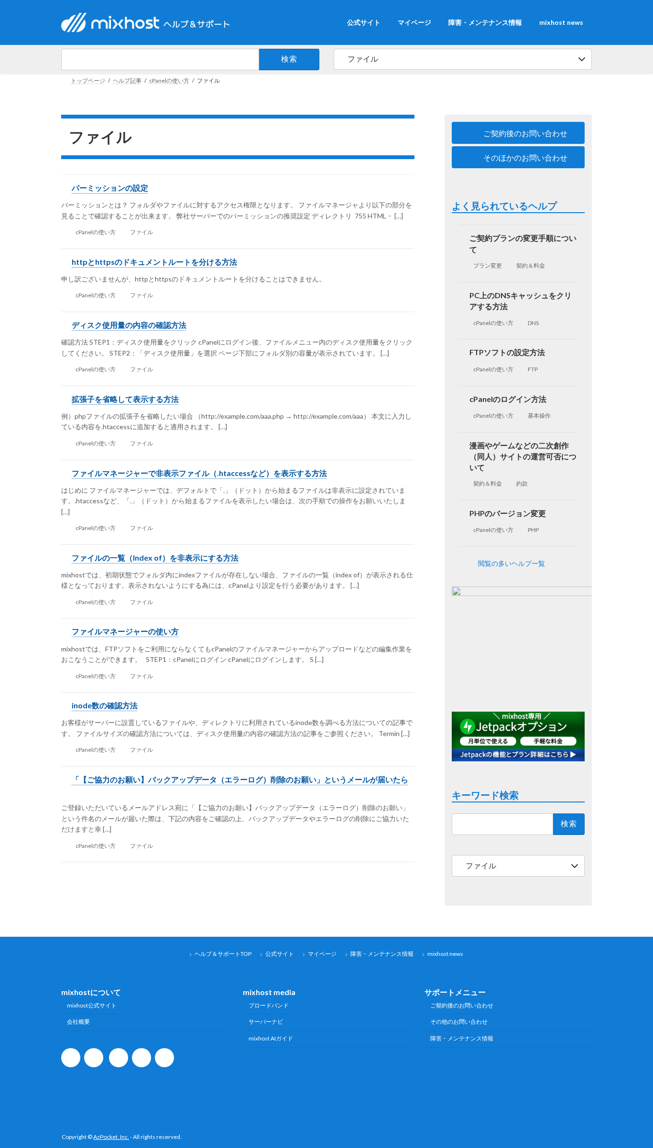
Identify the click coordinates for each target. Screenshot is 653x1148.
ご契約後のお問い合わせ (461, 1004)
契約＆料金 (531, 266)
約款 (522, 483)
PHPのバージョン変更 (508, 513)
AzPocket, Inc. (111, 1136)
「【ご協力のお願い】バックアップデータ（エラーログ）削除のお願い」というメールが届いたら (240, 779)
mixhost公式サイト (92, 1004)
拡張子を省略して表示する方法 (125, 398)
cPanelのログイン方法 (508, 398)
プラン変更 (487, 266)
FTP (533, 369)
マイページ (322, 953)
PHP (533, 529)
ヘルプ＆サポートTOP (223, 953)
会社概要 (78, 1021)
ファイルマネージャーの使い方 (125, 631)
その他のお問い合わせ (459, 1021)
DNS (533, 322)
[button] (518, 133)
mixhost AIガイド (271, 1038)
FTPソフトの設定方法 (507, 352)
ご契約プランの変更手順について (523, 244)
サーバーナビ (266, 1021)
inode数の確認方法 (105, 705)
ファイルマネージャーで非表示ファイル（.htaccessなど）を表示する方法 (199, 472)
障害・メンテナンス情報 (382, 953)
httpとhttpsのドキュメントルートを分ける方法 (154, 261)
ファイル (141, 232)
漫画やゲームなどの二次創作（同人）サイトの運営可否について (523, 456)
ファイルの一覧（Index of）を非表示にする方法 (155, 557)
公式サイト (279, 953)
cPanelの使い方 (96, 232)
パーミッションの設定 (110, 187)
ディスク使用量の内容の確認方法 (129, 324)
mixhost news (445, 953)
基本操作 (539, 415)
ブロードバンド (269, 1004)
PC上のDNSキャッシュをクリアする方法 (521, 301)
